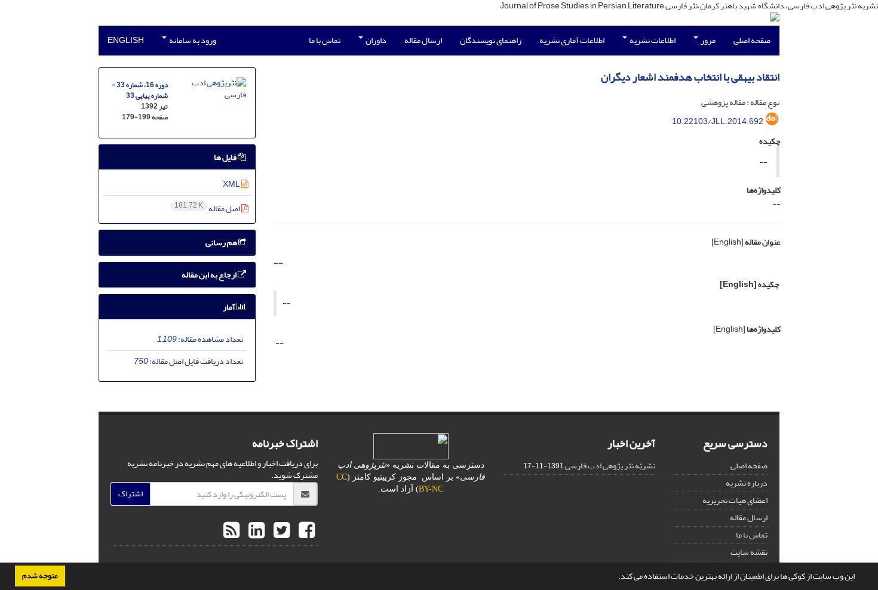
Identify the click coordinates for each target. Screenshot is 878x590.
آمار (230, 307)
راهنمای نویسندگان (490, 40)
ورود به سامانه (192, 40)
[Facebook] (305, 530)
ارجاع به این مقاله (210, 275)
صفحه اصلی (751, 40)
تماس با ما (324, 40)
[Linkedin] (255, 530)
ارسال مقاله (423, 40)
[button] (615, 577)
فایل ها (226, 157)
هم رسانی (221, 242)
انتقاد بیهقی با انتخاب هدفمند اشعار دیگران (690, 77)
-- (776, 204)
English (126, 40)
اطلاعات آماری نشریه (571, 40)
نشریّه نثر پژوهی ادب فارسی (610, 466)
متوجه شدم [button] (40, 576)
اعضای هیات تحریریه (735, 500)
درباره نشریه (747, 483)
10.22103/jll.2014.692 (717, 121)
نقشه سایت (749, 552)
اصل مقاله (207, 208)
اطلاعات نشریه (652, 40)
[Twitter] (280, 530)
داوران (375, 40)
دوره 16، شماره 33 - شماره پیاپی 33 (140, 90)
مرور (707, 40)
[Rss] (231, 530)
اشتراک (130, 494)
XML (232, 184)
